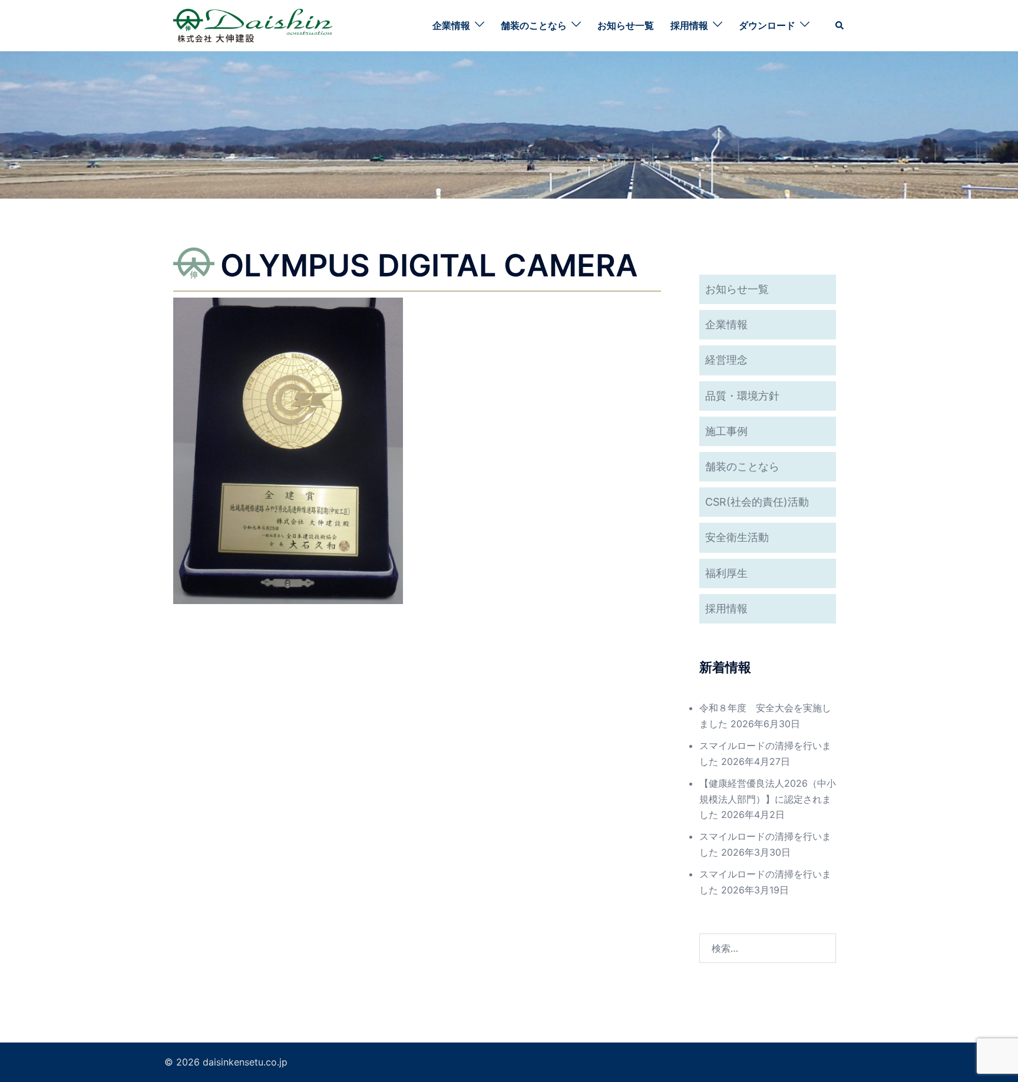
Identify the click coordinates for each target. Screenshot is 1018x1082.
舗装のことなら (534, 25)
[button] (840, 25)
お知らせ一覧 (625, 25)
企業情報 (451, 25)
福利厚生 (726, 573)
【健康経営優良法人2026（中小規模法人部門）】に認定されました (767, 799)
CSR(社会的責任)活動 (757, 502)
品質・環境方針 (742, 396)
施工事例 (726, 431)
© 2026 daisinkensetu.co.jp (225, 1062)
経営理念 (726, 360)
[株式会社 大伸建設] (252, 25)
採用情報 (689, 25)
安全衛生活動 (737, 537)
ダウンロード (767, 25)
